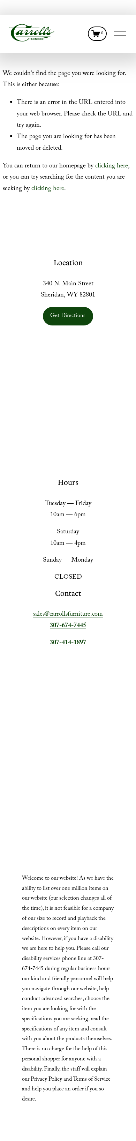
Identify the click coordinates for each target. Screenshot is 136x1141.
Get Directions (67, 316)
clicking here (111, 166)
